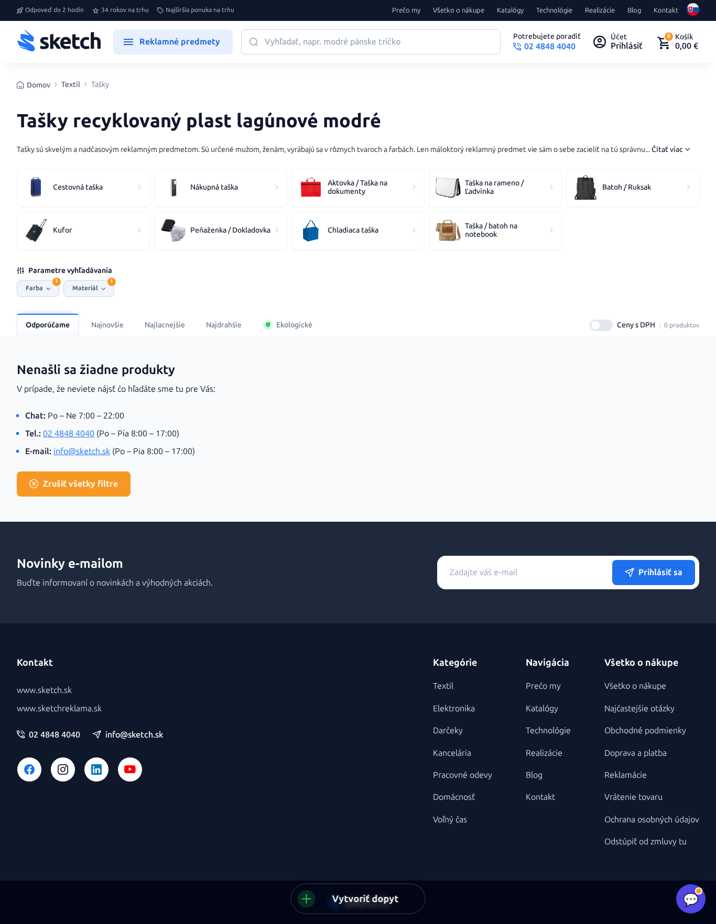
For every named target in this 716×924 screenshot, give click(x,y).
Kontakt (666, 10)
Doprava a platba (635, 753)
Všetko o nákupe (458, 10)
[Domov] (59, 42)
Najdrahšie (224, 325)
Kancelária (452, 753)
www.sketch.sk (44, 690)
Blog (634, 10)
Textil (70, 85)
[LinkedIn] (96, 769)
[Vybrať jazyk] (693, 10)
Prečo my (406, 10)
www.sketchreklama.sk (59, 708)
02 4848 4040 (68, 433)
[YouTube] (130, 769)
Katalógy (510, 10)
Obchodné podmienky (645, 730)
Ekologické (294, 325)
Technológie (554, 10)
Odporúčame (48, 325)
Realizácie (600, 10)
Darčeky (448, 730)
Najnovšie (107, 325)
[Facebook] (29, 769)
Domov (38, 85)
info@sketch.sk (81, 451)
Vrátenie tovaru (633, 797)
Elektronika (454, 708)
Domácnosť (454, 797)
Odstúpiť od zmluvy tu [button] (645, 841)
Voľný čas (450, 819)
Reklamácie (625, 775)
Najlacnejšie (165, 325)
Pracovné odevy (462, 775)
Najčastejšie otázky (639, 708)
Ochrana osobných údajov (651, 819)
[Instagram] (62, 769)
